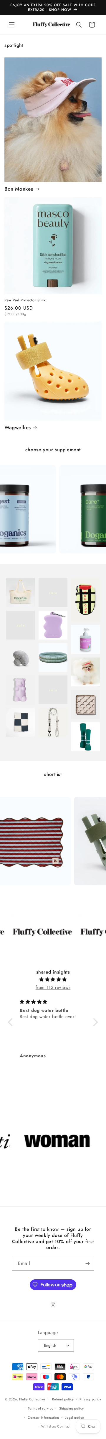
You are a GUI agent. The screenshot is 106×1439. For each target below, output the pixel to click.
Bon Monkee (19, 189)
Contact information (43, 1417)
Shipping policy (71, 1408)
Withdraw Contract (56, 1426)
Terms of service (40, 1408)
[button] (11, 24)
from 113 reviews (53, 987)
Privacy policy (90, 1399)
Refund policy (63, 1399)
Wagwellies (17, 427)
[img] (53, 979)
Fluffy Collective (32, 1399)
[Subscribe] (87, 1264)
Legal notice (74, 1417)
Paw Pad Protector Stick (25, 300)
